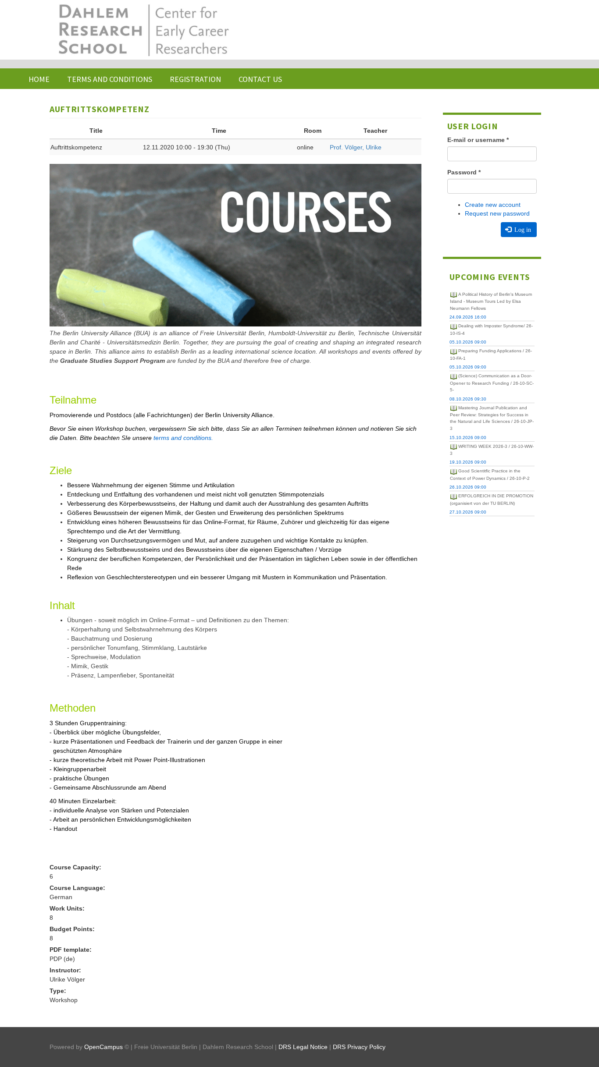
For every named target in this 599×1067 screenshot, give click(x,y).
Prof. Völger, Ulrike (356, 147)
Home (39, 79)
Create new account (493, 204)
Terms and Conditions (109, 79)
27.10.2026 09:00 (467, 512)
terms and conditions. (183, 437)
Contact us (260, 79)
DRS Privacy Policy (359, 1046)
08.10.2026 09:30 (467, 399)
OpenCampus (103, 1046)
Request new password (497, 213)
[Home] (143, 30)
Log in (522, 230)
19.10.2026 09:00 (467, 462)
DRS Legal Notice (303, 1046)
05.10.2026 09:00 (467, 342)
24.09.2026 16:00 (467, 317)
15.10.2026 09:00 (467, 437)
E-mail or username (478, 139)
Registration (195, 79)
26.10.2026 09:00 (467, 487)
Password (464, 172)
